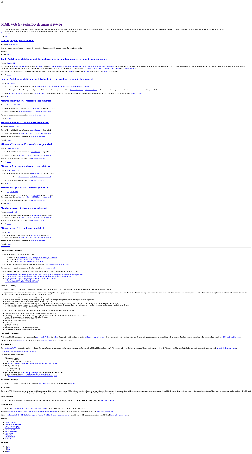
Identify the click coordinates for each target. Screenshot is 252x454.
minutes (72, 383)
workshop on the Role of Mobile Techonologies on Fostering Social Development (32, 411)
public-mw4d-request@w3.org (94, 337)
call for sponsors (39, 93)
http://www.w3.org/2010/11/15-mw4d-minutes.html (35, 111)
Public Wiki (8, 435)
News (9, 55)
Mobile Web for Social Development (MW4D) (31, 24)
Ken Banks (20, 340)
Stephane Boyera (136, 93)
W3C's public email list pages (231, 337)
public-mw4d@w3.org (43, 337)
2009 (8, 450)
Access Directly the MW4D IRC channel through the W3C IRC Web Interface (32, 363)
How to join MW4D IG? (12, 428)
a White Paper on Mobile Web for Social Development (22, 280)
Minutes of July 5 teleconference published (22, 228)
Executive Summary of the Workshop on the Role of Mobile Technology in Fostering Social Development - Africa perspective (44, 274)
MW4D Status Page (11, 431)
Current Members (10, 422)
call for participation (91, 90)
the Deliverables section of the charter (57, 264)
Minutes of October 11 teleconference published (25, 122)
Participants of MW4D (11, 348)
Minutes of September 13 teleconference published (26, 144)
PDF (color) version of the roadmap (27, 259)
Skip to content (5, 33)
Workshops (8, 438)
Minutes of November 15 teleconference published (26, 100)
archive (55, 337)
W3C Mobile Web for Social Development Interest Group (102, 68)
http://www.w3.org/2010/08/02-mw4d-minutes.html (35, 217)
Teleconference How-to (30, 372)
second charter (35, 108)
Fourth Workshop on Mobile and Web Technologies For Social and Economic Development (47, 79)
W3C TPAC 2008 (44, 383)
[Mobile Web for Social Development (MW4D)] (47, 20)
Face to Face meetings (12, 426)
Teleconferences (10, 437)
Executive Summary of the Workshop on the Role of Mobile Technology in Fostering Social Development (38, 276)
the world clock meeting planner (226, 348)
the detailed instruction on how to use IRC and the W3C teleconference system (32, 376)
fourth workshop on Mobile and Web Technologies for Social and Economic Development (62, 86)
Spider (71, 71)
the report (39, 66)
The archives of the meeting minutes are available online (18, 351)
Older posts (5, 246)
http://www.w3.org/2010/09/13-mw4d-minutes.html (35, 155)
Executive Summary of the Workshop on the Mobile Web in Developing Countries (30, 278)
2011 (8, 446)
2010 (8, 448)
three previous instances (15, 93)
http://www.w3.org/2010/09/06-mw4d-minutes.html (35, 177)
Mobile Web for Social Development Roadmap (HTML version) (37, 258)
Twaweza (86, 71)
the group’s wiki (50, 268)
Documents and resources (13, 424)
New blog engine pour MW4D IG (17, 40)
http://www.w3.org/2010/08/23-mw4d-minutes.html (35, 197)
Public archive (9, 433)
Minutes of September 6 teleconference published (25, 166)
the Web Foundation (19, 66)
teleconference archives (38, 115)
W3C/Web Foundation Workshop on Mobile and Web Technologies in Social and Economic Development (81, 66)
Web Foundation (130, 68)
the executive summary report (105, 411)
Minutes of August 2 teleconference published (24, 208)
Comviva (105, 71)
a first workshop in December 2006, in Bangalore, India (28, 408)
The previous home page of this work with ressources (21, 282)
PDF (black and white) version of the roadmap (30, 261)
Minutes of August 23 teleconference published (24, 187)
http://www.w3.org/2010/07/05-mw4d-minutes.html (35, 237)
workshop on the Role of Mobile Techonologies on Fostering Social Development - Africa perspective (37, 415)
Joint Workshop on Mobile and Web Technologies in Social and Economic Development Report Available (54, 59)
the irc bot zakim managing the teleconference (35, 374)
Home (7, 36)
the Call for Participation (107, 400)
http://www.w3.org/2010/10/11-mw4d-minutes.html (35, 133)
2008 (8, 451)
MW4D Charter (10, 429)
